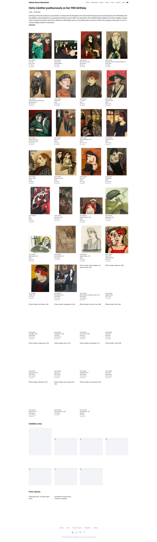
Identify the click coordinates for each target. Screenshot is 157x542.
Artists (101, 2)
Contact (61, 528)
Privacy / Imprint (77, 528)
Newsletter (88, 528)
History (96, 528)
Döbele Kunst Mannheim (39, 3)
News (87, 2)
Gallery (118, 2)
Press (112, 2)
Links (68, 528)
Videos (107, 2)
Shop (123, 2)
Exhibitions (94, 2)
